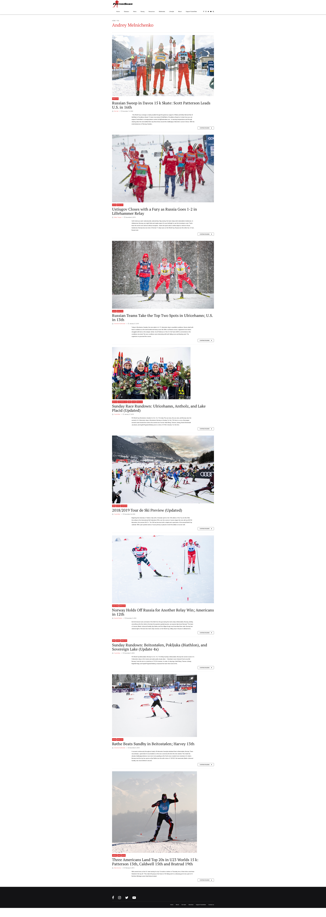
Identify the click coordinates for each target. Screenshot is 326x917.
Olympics (126, 11)
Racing (142, 11)
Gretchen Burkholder (119, 323)
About (180, 11)
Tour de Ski (124, 505)
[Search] (213, 11)
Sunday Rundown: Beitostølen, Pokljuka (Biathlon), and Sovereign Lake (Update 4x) (159, 647)
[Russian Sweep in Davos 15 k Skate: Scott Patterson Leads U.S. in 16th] (163, 65)
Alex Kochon (117, 868)
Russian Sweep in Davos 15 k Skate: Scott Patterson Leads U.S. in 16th (161, 105)
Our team (184, 904)
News (134, 11)
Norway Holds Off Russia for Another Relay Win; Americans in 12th (163, 612)
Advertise (191, 904)
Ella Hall (116, 111)
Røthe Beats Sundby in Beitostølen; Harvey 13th (153, 743)
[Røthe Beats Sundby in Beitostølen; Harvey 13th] (163, 705)
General (115, 855)
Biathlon (115, 401)
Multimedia (162, 11)
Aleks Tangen (118, 217)
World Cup (115, 98)
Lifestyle (171, 11)
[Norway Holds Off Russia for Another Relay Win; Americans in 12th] (163, 569)
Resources (152, 11)
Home (118, 11)
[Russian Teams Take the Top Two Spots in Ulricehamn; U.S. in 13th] (163, 275)
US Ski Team (115, 605)
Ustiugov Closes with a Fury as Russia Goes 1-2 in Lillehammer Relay (154, 211)
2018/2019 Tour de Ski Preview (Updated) (147, 510)
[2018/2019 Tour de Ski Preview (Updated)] (163, 469)
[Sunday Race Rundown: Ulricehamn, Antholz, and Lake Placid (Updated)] (163, 373)
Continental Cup (122, 401)
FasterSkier (117, 414)
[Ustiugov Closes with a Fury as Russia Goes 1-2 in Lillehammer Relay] (163, 168)
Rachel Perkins (118, 618)
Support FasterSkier (191, 11)
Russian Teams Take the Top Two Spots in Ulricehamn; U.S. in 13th (162, 317)
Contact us (211, 904)
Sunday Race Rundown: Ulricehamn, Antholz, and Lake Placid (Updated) (159, 408)
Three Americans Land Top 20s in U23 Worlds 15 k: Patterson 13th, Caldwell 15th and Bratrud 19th (155, 861)
